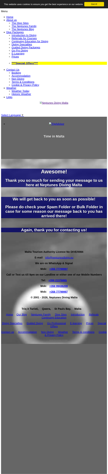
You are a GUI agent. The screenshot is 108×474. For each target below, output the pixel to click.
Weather (11, 88)
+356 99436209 (58, 286)
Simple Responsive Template (58, 340)
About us (11, 20)
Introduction (78, 314)
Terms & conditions (83, 332)
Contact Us (12, 69)
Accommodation (21, 75)
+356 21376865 (57, 280)
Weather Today (20, 91)
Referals (94, 314)
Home (9, 16)
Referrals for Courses (24, 38)
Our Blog (21, 314)
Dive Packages (15, 32)
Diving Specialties (22, 44)
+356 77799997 (58, 268)
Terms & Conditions (23, 81)
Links (9, 97)
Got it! (94, 4)
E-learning (76, 323)
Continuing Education (54, 317)
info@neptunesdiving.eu (59, 257)
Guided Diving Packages (26, 47)
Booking (16, 72)
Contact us (7, 332)
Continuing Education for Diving (30, 41)
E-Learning (18, 53)
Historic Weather (21, 94)
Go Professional (56, 323)
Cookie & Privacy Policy (25, 84)
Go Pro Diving (20, 50)
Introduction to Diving (24, 35)
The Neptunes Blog (23, 29)
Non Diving (18, 78)
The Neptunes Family (24, 26)
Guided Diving (35, 323)
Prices (15, 56)
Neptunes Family (41, 314)
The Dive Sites (20, 23)
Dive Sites (61, 314)
